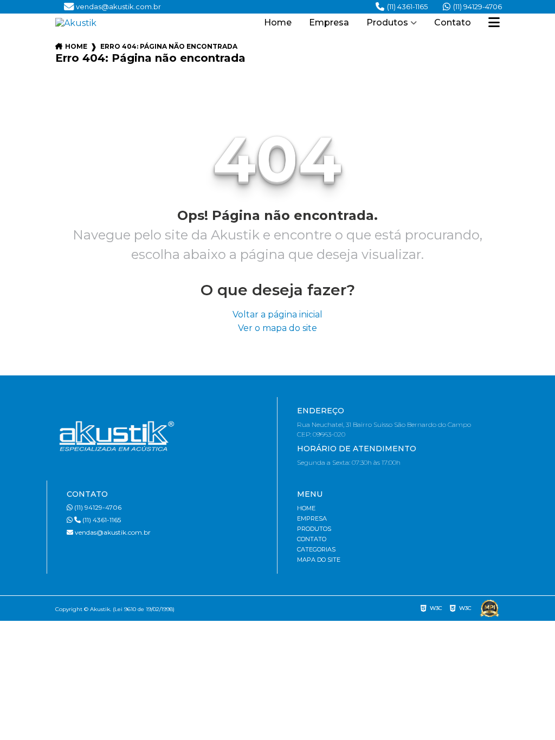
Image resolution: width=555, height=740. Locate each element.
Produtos (387, 23)
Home (278, 23)
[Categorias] (494, 23)
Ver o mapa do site (277, 328)
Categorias (316, 549)
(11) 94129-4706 (477, 6)
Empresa (329, 23)
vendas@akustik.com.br (112, 532)
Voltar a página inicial (277, 314)
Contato (452, 23)
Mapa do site (318, 559)
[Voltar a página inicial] (117, 23)
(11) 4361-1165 (407, 6)
